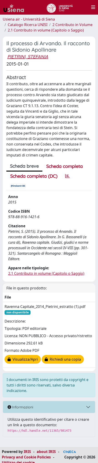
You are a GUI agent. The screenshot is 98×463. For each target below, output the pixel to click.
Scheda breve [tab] (24, 166)
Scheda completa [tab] (64, 166)
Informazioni (22, 407)
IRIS (27, 451)
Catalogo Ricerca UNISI (27, 24)
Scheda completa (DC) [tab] (33, 176)
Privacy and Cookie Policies (26, 457)
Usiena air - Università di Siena (29, 19)
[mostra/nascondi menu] (93, 7)
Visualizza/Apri (24, 359)
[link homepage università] (59, 7)
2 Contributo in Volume (72, 24)
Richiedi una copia (64, 359)
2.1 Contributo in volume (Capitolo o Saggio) (46, 30)
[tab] (67, 176)
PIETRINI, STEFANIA (27, 56)
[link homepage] (15, 7)
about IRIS (46, 451)
